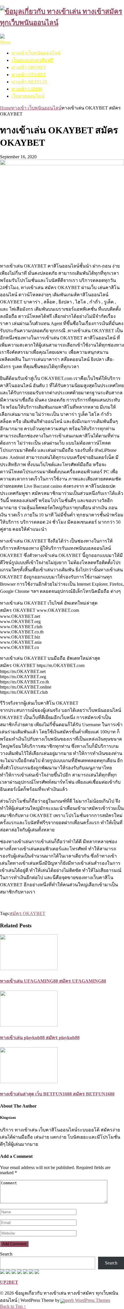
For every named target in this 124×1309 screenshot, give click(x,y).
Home (5, 107)
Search (6, 1254)
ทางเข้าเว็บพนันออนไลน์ (36, 53)
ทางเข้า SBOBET (29, 67)
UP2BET (9, 1282)
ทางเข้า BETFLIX (29, 81)
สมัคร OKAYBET (27, 913)
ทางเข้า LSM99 (27, 89)
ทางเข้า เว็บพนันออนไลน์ (36, 107)
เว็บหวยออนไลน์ (28, 96)
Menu (5, 42)
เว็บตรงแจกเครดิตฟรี (32, 60)
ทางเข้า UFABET (29, 74)
